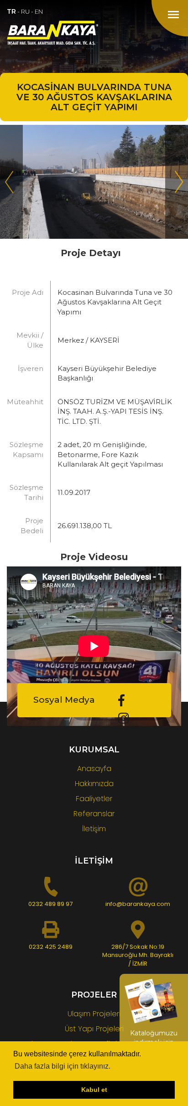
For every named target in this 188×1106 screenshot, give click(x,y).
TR (11, 11)
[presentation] (11, 182)
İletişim (94, 828)
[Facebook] (121, 700)
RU (25, 11)
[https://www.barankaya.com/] (94, 33)
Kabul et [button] (94, 1089)
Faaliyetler (94, 798)
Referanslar (94, 813)
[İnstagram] (123, 718)
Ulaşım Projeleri (94, 1013)
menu (173, 14)
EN (39, 11)
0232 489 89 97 (50, 904)
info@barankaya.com (137, 904)
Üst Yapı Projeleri (94, 1029)
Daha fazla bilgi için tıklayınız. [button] (62, 1066)
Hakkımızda (94, 783)
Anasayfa (94, 768)
